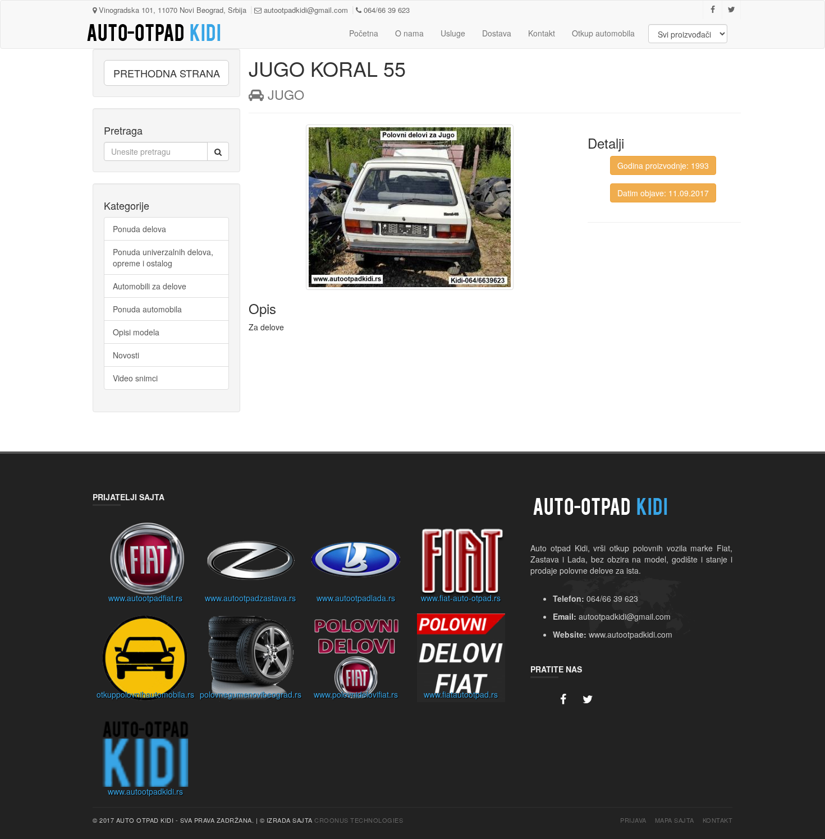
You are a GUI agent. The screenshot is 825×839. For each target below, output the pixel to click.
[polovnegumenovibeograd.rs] (251, 660)
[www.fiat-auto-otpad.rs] (461, 564)
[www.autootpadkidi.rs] (145, 757)
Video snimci (135, 378)
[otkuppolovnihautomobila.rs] (145, 660)
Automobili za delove (149, 286)
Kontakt (541, 33)
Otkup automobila (603, 33)
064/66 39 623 (385, 9)
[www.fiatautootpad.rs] (461, 660)
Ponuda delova (139, 228)
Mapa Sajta (674, 820)
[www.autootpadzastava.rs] (251, 564)
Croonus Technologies (358, 819)
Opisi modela (136, 332)
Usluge (453, 33)
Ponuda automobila (147, 309)
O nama (409, 33)
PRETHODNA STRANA (166, 73)
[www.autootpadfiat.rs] (145, 564)
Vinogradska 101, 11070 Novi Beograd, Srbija (171, 9)
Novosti (126, 355)
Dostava (496, 33)
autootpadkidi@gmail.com (305, 9)
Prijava (633, 820)
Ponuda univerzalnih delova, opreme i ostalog (163, 257)
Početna (363, 33)
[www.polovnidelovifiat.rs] (355, 660)
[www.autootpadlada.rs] (355, 564)
